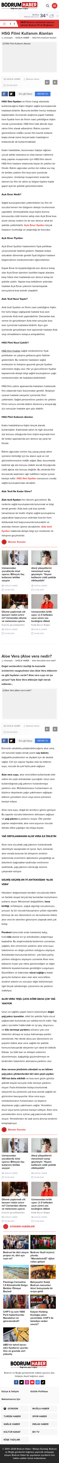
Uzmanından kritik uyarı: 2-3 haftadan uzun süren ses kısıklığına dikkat (42, 616)
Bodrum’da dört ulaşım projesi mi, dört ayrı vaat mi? (16, 1255)
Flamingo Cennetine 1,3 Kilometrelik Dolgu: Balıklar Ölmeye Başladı (15, 1287)
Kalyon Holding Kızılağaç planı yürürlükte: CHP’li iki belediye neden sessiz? (41, 1318)
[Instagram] (27, 1382)
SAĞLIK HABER (22, 38)
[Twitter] (21, 1382)
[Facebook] (16, 1382)
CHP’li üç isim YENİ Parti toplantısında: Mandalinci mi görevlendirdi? (14, 1316)
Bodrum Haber (32, 79)
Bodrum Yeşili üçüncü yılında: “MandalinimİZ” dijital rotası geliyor (42, 1257)
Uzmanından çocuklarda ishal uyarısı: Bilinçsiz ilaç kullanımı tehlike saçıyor (13, 574)
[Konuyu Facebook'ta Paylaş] (5, 94)
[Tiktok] (43, 1382)
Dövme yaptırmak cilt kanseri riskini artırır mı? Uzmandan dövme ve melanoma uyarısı (14, 616)
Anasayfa (8, 38)
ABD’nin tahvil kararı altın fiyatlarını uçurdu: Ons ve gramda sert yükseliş (15, 1349)
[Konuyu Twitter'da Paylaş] (12, 94)
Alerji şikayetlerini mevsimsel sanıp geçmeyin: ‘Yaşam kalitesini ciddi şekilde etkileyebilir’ (43, 574)
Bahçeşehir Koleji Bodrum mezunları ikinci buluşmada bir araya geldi (41, 1287)
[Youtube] (32, 1382)
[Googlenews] (37, 1382)
